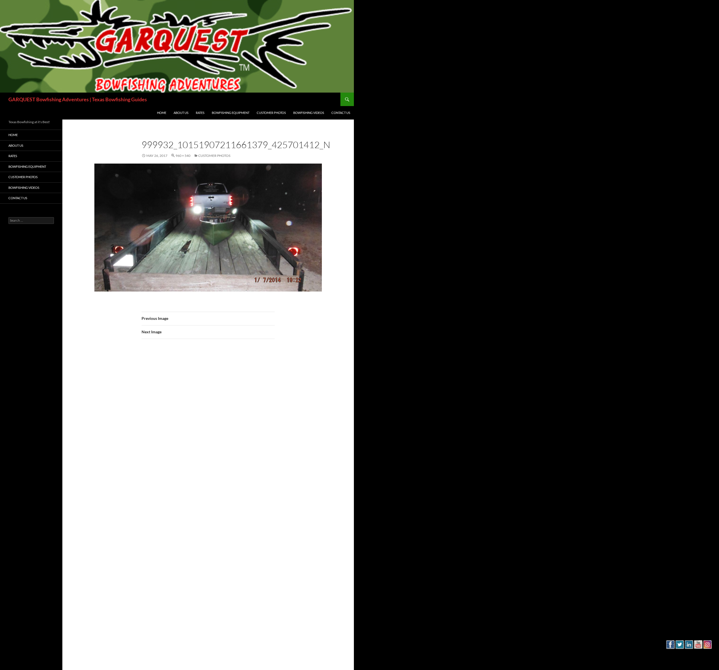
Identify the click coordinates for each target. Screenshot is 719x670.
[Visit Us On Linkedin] (688, 653)
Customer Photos (271, 112)
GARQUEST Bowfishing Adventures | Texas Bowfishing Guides (77, 99)
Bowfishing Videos (308, 112)
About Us (181, 112)
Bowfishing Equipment (230, 112)
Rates (200, 112)
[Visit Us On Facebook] (670, 653)
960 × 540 (183, 155)
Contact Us (340, 112)
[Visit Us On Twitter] (679, 653)
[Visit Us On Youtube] (698, 653)
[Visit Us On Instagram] (707, 653)
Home (161, 112)
